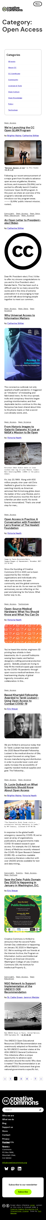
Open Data (35, 213)
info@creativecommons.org (14, 1162)
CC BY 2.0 (9, 170)
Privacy (5, 1139)
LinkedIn (20, 1169)
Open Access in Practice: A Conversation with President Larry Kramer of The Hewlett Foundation (22, 524)
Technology (13, 110)
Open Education (11, 215)
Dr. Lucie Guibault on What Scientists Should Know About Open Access (21, 787)
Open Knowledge (15, 98)
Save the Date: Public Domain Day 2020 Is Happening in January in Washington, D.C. (22, 882)
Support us (7, 1127)
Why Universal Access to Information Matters (19, 317)
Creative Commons (12, 9)
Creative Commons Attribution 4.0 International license (24, 1210)
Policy (10, 104)
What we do (8, 1119)
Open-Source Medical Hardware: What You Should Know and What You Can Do (21, 611)
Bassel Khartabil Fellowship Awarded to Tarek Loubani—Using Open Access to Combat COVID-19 (21, 699)
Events (19, 873)
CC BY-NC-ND (26, 1035)
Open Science (28, 215)
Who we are (8, 1115)
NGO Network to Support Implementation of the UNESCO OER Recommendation (20, 988)
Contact (6, 1135)
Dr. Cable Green (15, 997)
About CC (12, 67)
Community (13, 80)
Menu (38, 4)
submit (40, 1110)
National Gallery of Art (15, 168)
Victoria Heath (14, 437)
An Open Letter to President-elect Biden (22, 222)
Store (5, 1131)
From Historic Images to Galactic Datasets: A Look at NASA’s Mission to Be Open (21, 429)
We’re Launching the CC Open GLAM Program (19, 129)
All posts (11, 61)
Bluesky (6, 1169)
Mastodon (13, 1169)
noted (32, 1205)
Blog (4, 1123)
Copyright (9, 213)
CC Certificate (14, 74)
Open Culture (13, 92)
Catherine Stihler (30, 135)
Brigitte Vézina (14, 135)
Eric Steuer (12, 709)
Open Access (10, 123)
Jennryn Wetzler (31, 997)
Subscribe (23, 1192)
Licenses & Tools (15, 86)
